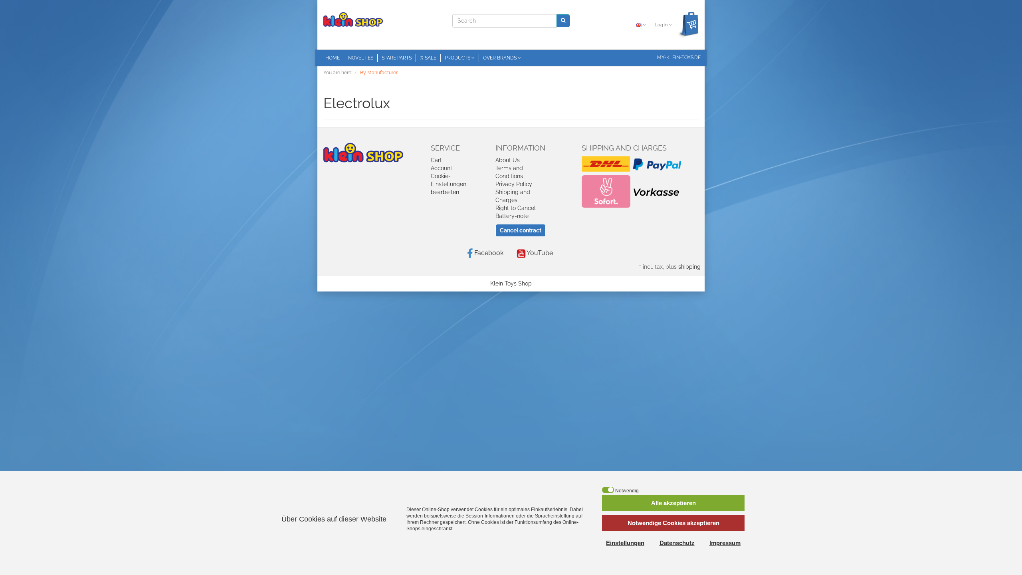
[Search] (563, 20)
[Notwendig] (608, 490)
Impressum (725, 542)
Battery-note (512, 216)
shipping (689, 267)
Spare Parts (397, 58)
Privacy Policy (513, 184)
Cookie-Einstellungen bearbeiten (448, 184)
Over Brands (500, 58)
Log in (662, 25)
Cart (436, 160)
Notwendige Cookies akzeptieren (673, 522)
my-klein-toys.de (679, 57)
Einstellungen (625, 542)
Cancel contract (520, 230)
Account (441, 168)
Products (458, 58)
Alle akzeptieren (673, 503)
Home (332, 58)
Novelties (360, 58)
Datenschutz (677, 542)
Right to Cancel (515, 208)
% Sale (428, 58)
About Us (507, 160)
